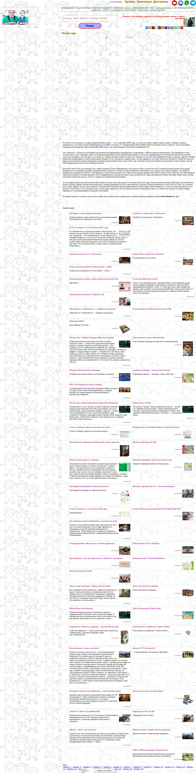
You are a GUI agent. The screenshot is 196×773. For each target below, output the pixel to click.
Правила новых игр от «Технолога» (86, 254)
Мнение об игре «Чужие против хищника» (152, 730)
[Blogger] (156, 27)
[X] (153, 27)
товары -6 (117, 767)
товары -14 (71, 769)
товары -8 (137, 767)
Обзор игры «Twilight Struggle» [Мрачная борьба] (92, 338)
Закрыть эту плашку (104, 771)
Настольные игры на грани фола (148, 691)
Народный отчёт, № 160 (143, 711)
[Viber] (172, 27)
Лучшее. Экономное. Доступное (148, 1)
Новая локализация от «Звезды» (84, 460)
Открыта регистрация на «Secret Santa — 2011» (91, 267)
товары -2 (77, 767)
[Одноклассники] (150, 27)
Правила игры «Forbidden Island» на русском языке (156, 427)
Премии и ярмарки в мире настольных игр (152, 460)
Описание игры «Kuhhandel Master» (149, 558)
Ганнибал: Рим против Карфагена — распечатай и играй (95, 691)
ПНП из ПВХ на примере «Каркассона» (150, 750)
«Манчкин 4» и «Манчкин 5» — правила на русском (92, 309)
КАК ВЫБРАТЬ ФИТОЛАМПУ (124, 10)
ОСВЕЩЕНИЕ (68, 8)
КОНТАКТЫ (143, 10)
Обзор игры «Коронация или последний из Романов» (94, 403)
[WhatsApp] (175, 27)
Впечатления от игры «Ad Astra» (84, 648)
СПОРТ (105, 10)
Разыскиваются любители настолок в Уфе (152, 309)
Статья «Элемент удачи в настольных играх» (90, 427)
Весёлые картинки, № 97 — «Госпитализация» (154, 486)
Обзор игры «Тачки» (142, 403)
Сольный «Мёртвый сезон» (145, 279)
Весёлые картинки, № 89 (81, 571)
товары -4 (97, 767)
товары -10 (158, 767)
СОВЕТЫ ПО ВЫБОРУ (102, 8)
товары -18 (116, 769)
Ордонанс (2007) (77, 321)
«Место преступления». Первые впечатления (90, 586)
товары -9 (147, 767)
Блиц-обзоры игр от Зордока (146, 543)
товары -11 (169, 767)
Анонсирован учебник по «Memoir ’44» (87, 295)
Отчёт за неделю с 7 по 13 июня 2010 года (88, 509)
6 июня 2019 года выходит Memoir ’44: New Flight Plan (157, 509)
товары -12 (180, 767)
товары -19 (127, 769)
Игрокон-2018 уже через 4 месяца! (85, 370)
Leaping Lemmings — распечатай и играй (151, 370)
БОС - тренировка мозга (161, 8)
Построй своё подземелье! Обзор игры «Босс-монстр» (95, 442)
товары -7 (127, 767)
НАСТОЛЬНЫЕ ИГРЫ (183, 8)
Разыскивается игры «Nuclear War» (149, 338)
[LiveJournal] (166, 27)
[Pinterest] (181, 27)
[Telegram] (178, 27)
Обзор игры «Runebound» (81, 608)
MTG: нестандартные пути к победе (86, 385)
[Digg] (159, 27)
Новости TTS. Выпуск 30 (144, 648)
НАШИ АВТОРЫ (158, 10)
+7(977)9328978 (115, 2)
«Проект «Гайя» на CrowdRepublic (85, 711)
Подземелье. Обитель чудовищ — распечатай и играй (94, 627)
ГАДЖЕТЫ (96, 10)
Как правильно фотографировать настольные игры (93, 521)
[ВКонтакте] (147, 27)
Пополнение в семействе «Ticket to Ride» (151, 627)
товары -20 (138, 769)
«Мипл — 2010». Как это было (83, 730)
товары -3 (87, 767)
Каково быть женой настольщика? (148, 254)
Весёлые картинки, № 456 (144, 442)
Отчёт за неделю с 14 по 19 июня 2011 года (89, 228)
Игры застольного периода (145, 586)
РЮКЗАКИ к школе (122, 8)
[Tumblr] (169, 27)
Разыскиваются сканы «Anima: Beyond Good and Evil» (94, 279)
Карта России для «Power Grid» (147, 608)
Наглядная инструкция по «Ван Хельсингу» (89, 486)
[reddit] (162, 27)
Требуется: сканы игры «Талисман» (149, 213)
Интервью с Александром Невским (86, 213)
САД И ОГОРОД (83, 8)
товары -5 (107, 767)
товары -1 (67, 767)
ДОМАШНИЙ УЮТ (140, 8)
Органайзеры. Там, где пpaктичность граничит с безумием (96, 558)
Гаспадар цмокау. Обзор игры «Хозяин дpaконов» (92, 543)
